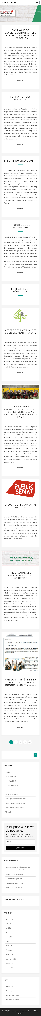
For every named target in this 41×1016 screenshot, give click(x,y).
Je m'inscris (20, 848)
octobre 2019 (9, 968)
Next (29, 742)
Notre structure (10, 785)
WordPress (28, 1011)
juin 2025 (8, 928)
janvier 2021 (9, 954)
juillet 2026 (9, 919)
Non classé (9, 781)
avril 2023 (8, 937)
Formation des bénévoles (20, 98)
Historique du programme (20, 226)
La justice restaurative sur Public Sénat (20, 506)
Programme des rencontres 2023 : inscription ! (20, 575)
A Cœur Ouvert (8, 2)
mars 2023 (8, 941)
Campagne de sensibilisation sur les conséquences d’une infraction (20, 34)
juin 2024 (8, 932)
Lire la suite (21, 80)
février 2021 (9, 950)
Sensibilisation (10, 794)
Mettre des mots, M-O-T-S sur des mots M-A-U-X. (20, 331)
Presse (7, 790)
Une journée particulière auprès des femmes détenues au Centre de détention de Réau (20, 411)
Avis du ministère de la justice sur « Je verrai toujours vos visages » (20, 682)
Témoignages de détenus (13, 803)
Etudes (7, 772)
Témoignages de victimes (14, 808)
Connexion (9, 986)
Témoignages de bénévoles (14, 799)
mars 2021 (8, 946)
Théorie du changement (20, 160)
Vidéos (7, 812)
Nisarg (20, 1013)
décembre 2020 (10, 959)
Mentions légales (11, 777)
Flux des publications (12, 991)
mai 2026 (8, 924)
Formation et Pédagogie (20, 290)
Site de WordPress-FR (12, 1000)
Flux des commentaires (13, 995)
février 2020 (9, 963)
